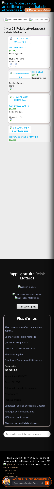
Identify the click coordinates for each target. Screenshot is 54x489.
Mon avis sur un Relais (39, 10)
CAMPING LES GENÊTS (19, 106)
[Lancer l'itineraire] (47, 483)
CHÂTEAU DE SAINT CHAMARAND (23, 137)
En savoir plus (28, 306)
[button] (27, 366)
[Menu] (47, 5)
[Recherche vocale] (42, 483)
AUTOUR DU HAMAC (18, 47)
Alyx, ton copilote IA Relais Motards (31, 479)
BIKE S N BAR (37, 72)
